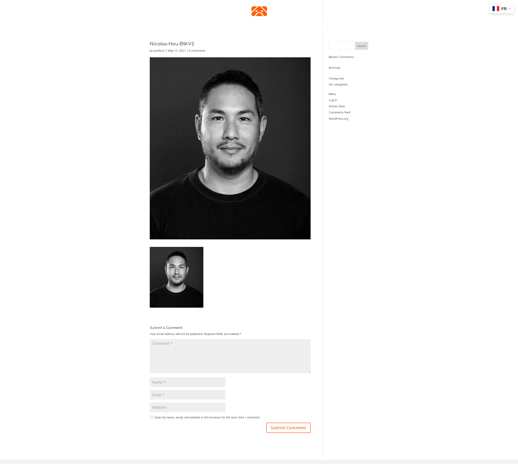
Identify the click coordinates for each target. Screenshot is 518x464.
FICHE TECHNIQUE (226, 24)
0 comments (197, 50)
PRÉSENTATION (201, 24)
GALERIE (274, 24)
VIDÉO (245, 24)
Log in (333, 100)
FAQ (286, 24)
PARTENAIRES (317, 24)
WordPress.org (338, 119)
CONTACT (299, 24)
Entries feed (337, 106)
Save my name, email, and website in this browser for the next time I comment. (207, 417)
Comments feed (339, 112)
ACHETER (259, 24)
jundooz (159, 50)
